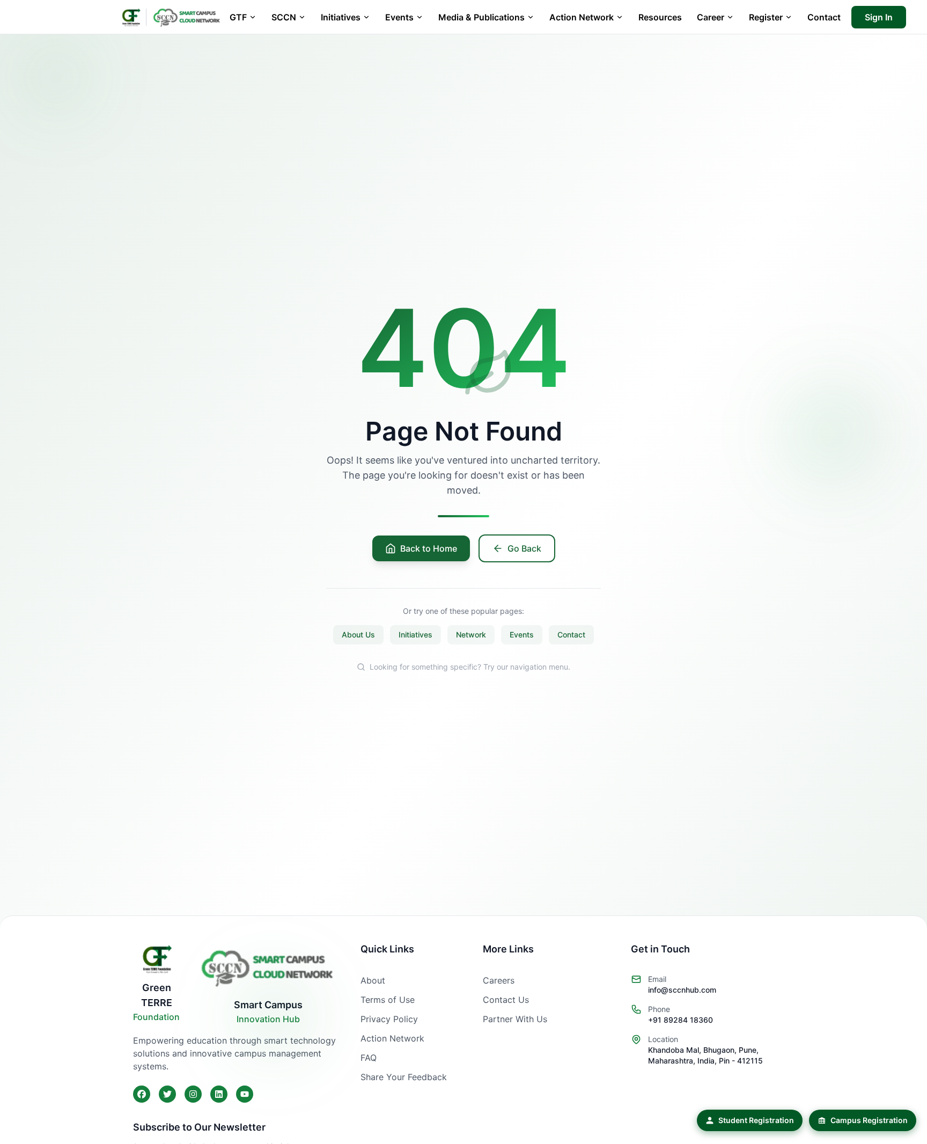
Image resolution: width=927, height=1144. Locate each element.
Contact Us (506, 999)
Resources (660, 17)
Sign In (879, 17)
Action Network (581, 17)
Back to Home (428, 548)
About (372, 980)
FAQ (368, 1057)
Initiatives (340, 17)
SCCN (283, 17)
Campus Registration (869, 1120)
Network (471, 634)
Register (766, 17)
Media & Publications (481, 17)
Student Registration (756, 1120)
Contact (824, 17)
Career (710, 17)
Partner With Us (515, 1019)
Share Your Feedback (403, 1077)
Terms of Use (387, 999)
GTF (238, 17)
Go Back (524, 548)
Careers (498, 980)
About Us (358, 634)
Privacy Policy (389, 1019)
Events (399, 17)
